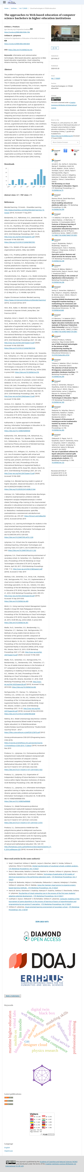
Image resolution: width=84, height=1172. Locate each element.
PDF (55, 48)
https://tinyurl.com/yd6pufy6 (35, 516)
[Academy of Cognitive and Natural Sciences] (42, 1085)
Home (6, 8)
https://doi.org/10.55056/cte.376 (27, 372)
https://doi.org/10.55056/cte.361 (16, 623)
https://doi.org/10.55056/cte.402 (24, 687)
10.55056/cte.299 (58, 209)
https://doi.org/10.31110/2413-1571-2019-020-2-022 (23, 770)
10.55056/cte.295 (58, 376)
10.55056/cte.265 (58, 430)
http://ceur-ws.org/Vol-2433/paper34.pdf (19, 596)
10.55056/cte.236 (58, 282)
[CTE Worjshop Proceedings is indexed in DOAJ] (42, 972)
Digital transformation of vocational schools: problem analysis (55, 866)
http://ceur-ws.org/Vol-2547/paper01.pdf (19, 237)
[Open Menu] (4, 2)
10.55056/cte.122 (58, 462)
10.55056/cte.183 (58, 402)
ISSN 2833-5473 (42, 921)
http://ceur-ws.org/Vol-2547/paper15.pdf (19, 473)
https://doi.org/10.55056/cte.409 (16, 601)
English (7, 1148)
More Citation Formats (60, 142)
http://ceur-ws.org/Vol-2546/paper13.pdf (19, 396)
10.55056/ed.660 (58, 310)
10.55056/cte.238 (58, 261)
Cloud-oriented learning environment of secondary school (46, 907)
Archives (14, 8)
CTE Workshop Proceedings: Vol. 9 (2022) (24, 869)
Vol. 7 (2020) (23, 8)
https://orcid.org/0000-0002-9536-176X (17, 32)
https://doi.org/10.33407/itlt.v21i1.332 (22, 550)
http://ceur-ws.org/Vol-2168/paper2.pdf (27, 569)
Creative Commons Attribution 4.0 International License (64, 105)
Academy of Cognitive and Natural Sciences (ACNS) (58, 1162)
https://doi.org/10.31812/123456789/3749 (19, 348)
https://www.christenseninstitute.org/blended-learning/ (25, 300)
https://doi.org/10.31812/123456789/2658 (19, 714)
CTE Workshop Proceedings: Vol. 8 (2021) (48, 896)
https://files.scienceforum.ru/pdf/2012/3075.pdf (22, 732)
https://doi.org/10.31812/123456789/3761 (19, 242)
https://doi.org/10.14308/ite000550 (17, 431)
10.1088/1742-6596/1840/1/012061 (64, 332)
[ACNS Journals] (42, 941)
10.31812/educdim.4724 (60, 355)
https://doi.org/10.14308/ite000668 (17, 801)
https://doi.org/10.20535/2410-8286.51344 (19, 489)
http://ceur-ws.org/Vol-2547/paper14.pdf (19, 343)
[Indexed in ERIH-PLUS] (42, 987)
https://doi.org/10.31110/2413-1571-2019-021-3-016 (23, 823)
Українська (8, 1151)
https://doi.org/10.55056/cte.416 (20, 50)
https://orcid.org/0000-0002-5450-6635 (17, 44)
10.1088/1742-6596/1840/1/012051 (64, 235)
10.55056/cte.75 (57, 190)
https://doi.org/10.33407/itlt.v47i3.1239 (18, 537)
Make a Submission (12, 996)
